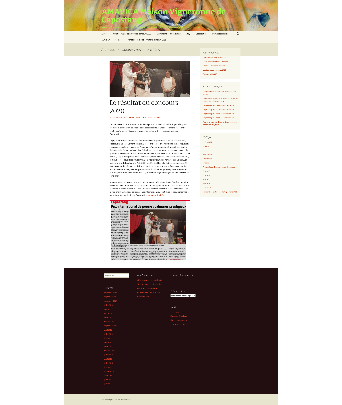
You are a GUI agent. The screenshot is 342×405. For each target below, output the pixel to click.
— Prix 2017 (207, 142)
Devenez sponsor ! (220, 33)
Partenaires (207, 158)
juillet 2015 (108, 379)
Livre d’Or (106, 39)
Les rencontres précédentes (169, 33)
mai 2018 (107, 342)
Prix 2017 (206, 179)
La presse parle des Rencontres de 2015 (219, 118)
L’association (201, 33)
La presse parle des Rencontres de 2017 (219, 109)
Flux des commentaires (179, 320)
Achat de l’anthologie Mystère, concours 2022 (132, 33)
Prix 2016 (206, 175)
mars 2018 (108, 346)
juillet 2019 (108, 305)
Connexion (174, 312)
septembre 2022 (110, 297)
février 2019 (109, 321)
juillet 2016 (108, 363)
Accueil (104, 33)
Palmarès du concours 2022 (214, 66)
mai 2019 (107, 309)
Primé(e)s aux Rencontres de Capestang (219, 167)
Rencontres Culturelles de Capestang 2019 (220, 192)
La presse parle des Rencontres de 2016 (219, 113)
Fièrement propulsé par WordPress (116, 399)
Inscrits (206, 146)
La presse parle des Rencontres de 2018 (219, 105)
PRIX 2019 (207, 187)
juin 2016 (107, 367)
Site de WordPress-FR (179, 324)
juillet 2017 (108, 355)
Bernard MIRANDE (210, 74)
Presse (206, 163)
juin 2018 (107, 338)
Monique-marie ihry (152, 117)
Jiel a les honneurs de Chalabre (215, 61)
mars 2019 (108, 317)
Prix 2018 (206, 183)
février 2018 (109, 350)
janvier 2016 (109, 371)
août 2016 (108, 359)
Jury (188, 33)
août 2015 (108, 375)
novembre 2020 (110, 301)
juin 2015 (107, 384)
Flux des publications (178, 316)
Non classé (135, 117)
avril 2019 (108, 313)
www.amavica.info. (156, 195)
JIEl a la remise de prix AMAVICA (215, 57)
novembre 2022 (110, 292)
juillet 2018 (108, 334)
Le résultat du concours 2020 (214, 70)
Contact (118, 39)
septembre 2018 (110, 326)
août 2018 (108, 330)
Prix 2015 (206, 171)
